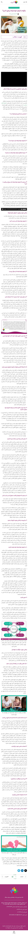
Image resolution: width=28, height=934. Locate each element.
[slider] (24, 209)
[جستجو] (1, 2)
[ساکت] (21, 210)
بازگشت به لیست (14, 876)
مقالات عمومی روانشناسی (14, 7)
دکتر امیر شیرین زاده (13, 14)
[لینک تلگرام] (18, 870)
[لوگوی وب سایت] (14, 2)
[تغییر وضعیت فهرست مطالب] (24, 37)
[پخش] (2, 210)
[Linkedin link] (22, 870)
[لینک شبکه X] (25, 870)
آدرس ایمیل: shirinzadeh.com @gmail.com (18, 915)
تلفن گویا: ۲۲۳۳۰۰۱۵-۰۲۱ (22, 912)
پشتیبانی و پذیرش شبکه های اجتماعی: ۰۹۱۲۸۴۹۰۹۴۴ (16, 906)
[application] (14, 209)
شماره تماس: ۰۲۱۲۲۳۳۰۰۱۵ (22, 909)
